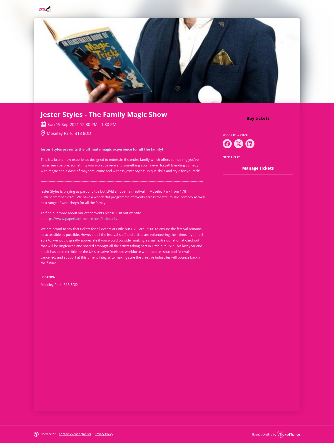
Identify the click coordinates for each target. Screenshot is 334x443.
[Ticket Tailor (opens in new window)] (288, 434)
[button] (75, 434)
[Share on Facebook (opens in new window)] (227, 143)
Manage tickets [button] (258, 168)
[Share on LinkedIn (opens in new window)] (249, 143)
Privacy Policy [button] (104, 434)
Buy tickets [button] (258, 118)
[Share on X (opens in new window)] (238, 143)
